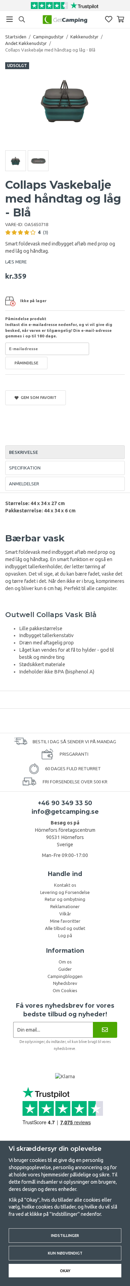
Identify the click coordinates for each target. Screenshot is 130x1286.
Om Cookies (65, 990)
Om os (65, 961)
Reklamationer (65, 906)
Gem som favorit (38, 397)
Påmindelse (26, 363)
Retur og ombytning (65, 899)
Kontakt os (65, 885)
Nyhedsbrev (65, 983)
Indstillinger (65, 1235)
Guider (65, 969)
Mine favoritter (65, 921)
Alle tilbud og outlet (65, 928)
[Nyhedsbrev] (105, 1029)
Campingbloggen (65, 976)
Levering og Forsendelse (65, 892)
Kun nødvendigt (65, 1253)
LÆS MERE (16, 261)
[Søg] (22, 19)
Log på (65, 935)
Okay (65, 1270)
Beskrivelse (23, 452)
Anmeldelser (24, 483)
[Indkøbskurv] (120, 19)
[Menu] (9, 19)
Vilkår (65, 913)
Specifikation (25, 467)
